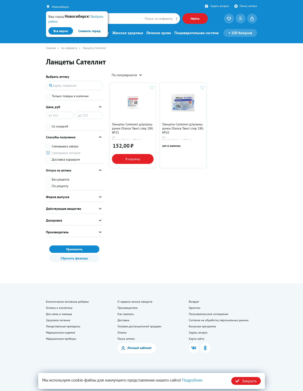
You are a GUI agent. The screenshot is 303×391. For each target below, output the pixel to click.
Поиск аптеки (248, 6)
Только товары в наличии (70, 96)
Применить (74, 249)
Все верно (60, 31)
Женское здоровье (127, 33)
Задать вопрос (219, 6)
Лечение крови (158, 33)
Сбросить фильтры (74, 258)
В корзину (133, 159)
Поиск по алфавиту (159, 18)
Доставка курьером (66, 159)
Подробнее (192, 380)
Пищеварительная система (196, 33)
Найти (195, 18)
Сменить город (89, 31)
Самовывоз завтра (65, 146)
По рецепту (60, 186)
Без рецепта (60, 179)
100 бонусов (240, 32)
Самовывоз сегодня (66, 153)
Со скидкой (60, 126)
